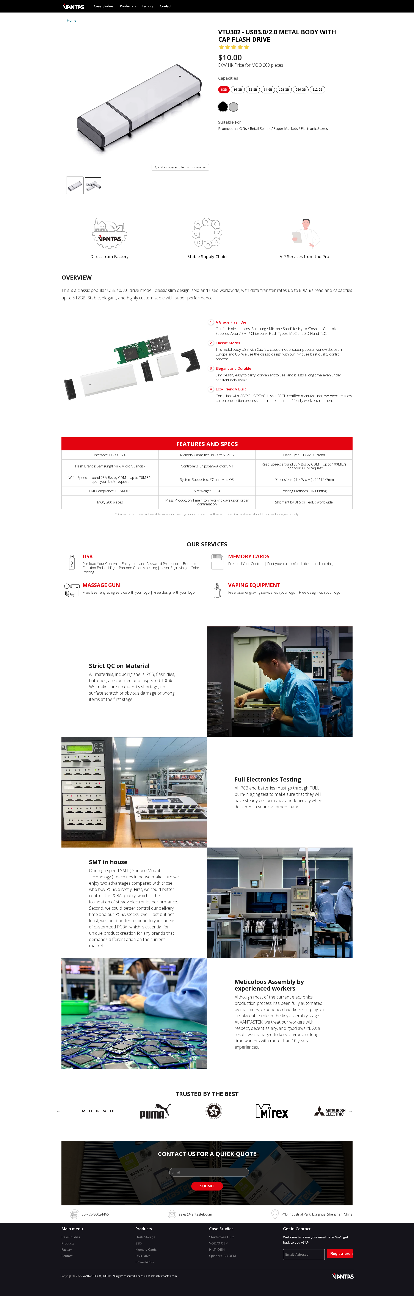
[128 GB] (284, 94)
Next (350, 1111)
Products (127, 6)
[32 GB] (253, 94)
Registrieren (341, 1253)
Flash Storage (145, 1237)
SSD (138, 1243)
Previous (58, 1111)
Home (71, 20)
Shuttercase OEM (221, 1237)
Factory (147, 6)
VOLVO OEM (218, 1243)
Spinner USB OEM (222, 1256)
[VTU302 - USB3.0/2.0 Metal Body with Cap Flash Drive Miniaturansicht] (74, 185)
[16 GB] (238, 94)
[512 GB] (318, 94)
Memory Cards (146, 1249)
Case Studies (103, 6)
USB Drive (142, 1256)
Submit (207, 1186)
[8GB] (224, 94)
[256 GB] (301, 94)
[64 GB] (268, 94)
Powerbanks (144, 1262)
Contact (165, 6)
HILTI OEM (217, 1249)
